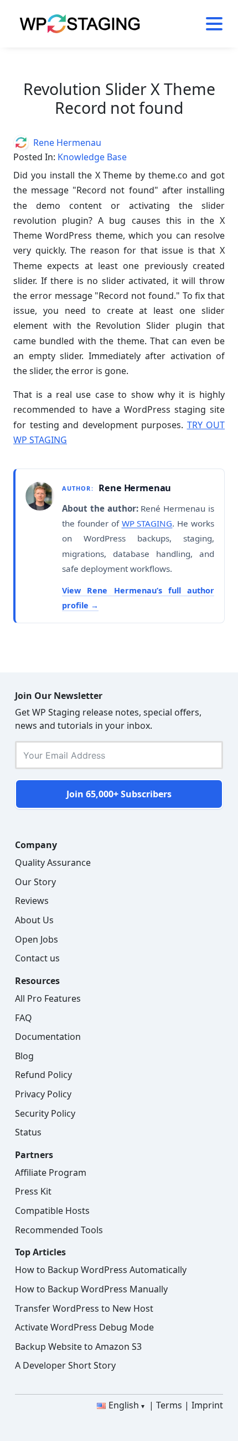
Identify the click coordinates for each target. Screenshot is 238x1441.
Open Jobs (36, 939)
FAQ (23, 1018)
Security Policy (45, 1113)
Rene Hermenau (67, 142)
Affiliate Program (50, 1172)
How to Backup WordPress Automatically (101, 1270)
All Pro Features (48, 998)
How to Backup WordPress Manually (91, 1289)
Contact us (37, 958)
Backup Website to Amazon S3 (78, 1346)
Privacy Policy (43, 1094)
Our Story (35, 882)
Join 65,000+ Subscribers (119, 794)
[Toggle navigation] (210, 24)
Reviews (32, 901)
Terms (169, 1405)
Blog (24, 1056)
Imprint (207, 1405)
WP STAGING (147, 523)
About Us (34, 920)
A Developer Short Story (65, 1365)
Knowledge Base (92, 157)
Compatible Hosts (52, 1211)
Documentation (48, 1036)
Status (28, 1132)
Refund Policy (43, 1075)
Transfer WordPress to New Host (84, 1308)
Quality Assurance (53, 862)
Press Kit (33, 1191)
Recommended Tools (59, 1230)
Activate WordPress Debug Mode (84, 1327)
